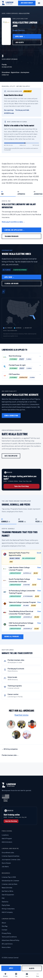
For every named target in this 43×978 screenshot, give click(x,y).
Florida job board (12, 283)
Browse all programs (12, 636)
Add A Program (7, 838)
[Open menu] (39, 3)
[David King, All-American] (21, 724)
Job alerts (19, 42)
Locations (5, 835)
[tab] (8, 193)
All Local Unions (7, 944)
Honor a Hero (6, 947)
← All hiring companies (10, 749)
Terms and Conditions (9, 937)
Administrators (7, 842)
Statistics (5, 902)
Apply (11, 968)
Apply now (20, 36)
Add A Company (7, 912)
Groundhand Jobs (8, 852)
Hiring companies (12, 13)
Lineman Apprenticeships (10, 856)
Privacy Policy (6, 933)
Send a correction (11, 415)
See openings (9, 110)
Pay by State (6, 905)
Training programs (12, 236)
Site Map (4, 926)
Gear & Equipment (8, 895)
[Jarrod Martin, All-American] (32, 724)
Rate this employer (11, 456)
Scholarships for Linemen (10, 880)
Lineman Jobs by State (9, 884)
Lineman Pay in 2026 (9, 877)
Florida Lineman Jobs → (10, 755)
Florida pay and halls (22, 110)
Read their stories (21, 715)
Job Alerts (5, 866)
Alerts (31, 968)
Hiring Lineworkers (8, 909)
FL (3, 291)
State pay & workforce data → (13, 222)
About (4, 923)
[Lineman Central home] (7, 3)
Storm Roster (6, 863)
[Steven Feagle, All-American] (26, 734)
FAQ (3, 898)
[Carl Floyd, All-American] (11, 724)
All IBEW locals (9, 113)
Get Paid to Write (7, 891)
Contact (4, 930)
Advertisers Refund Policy (10, 940)
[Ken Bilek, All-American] (16, 734)
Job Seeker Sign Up (27, 3)
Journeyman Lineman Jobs (11, 859)
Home (3, 13)
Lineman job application (14, 230)
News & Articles (7, 887)
